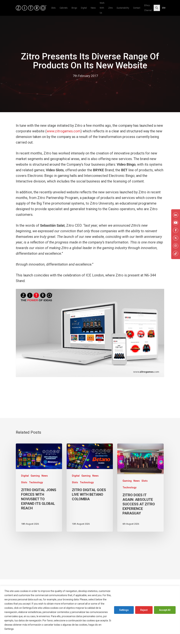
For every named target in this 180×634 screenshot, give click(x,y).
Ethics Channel (148, 8)
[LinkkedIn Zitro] (175, 215)
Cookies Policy (23, 629)
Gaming (35, 475)
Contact (136, 8)
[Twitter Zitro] (175, 238)
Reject (143, 610)
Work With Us (102, 8)
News (93, 8)
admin (65, 76)
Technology (36, 482)
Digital (84, 8)
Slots (53, 8)
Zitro (110, 8)
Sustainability (123, 8)
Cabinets (64, 8)
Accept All (165, 610)
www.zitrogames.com (64, 131)
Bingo (74, 8)
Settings (124, 610)
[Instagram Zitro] (175, 245)
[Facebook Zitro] (175, 230)
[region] (90, 610)
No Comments (111, 76)
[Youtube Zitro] (175, 222)
